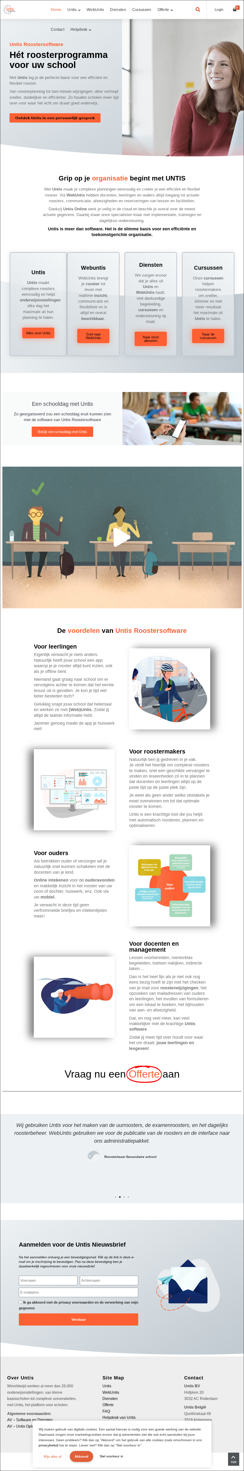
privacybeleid (48, 1445)
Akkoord (81, 1456)
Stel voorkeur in (111, 1456)
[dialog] (122, 735)
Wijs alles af (52, 1456)
